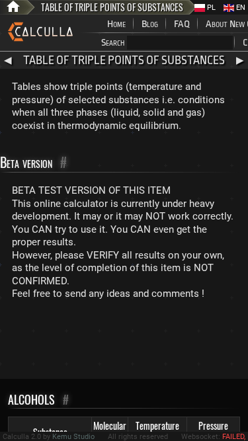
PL (210, 7)
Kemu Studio (73, 436)
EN (239, 7)
